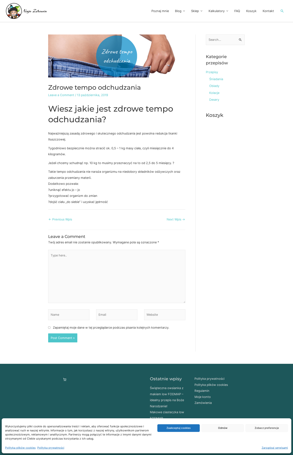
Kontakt (268, 11)
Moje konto (202, 397)
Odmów (222, 428)
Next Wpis (176, 219)
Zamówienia (203, 403)
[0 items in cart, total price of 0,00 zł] (65, 379)
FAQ (237, 11)
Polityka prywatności (50, 447)
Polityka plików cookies (20, 447)
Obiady (214, 86)
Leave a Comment (61, 95)
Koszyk (251, 11)
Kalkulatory (217, 11)
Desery (214, 99)
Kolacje (214, 93)
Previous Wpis (60, 219)
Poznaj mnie (160, 11)
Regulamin (201, 390)
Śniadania (216, 79)
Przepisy (212, 72)
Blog (178, 11)
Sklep (195, 11)
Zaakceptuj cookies (179, 428)
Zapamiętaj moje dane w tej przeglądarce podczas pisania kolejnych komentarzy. (111, 327)
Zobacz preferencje (267, 428)
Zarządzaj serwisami (275, 447)
